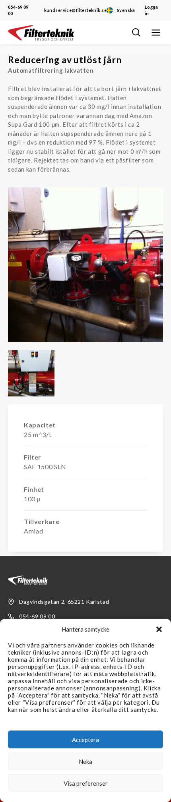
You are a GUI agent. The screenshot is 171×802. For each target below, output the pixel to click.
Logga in (151, 10)
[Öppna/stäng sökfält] (136, 32)
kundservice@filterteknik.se (75, 10)
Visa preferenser (86, 783)
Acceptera (85, 739)
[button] (159, 629)
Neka (85, 761)
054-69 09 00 (18, 10)
